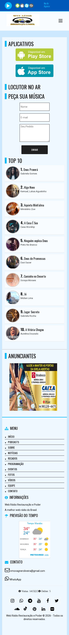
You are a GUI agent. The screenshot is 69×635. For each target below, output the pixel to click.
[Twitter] (56, 600)
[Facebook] (47, 600)
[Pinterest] (34, 609)
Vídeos (11, 480)
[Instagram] (12, 600)
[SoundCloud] (17, 609)
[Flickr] (52, 609)
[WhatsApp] (21, 600)
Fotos (11, 474)
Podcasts (13, 442)
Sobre (11, 447)
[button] (60, 20)
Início (11, 436)
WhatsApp (15, 579)
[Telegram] (30, 600)
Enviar (34, 149)
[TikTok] (25, 609)
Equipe (11, 485)
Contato (12, 491)
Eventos (12, 469)
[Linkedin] (43, 609)
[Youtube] (39, 600)
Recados (12, 458)
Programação (16, 464)
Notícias (13, 453)
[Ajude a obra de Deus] (33, 380)
